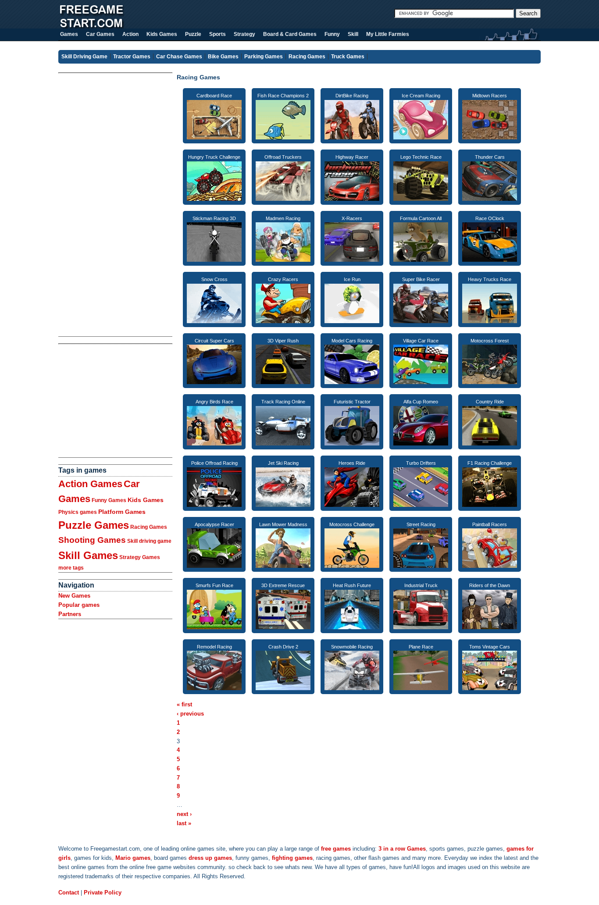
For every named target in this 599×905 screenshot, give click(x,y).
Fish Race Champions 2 (283, 95)
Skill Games (88, 555)
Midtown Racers (489, 95)
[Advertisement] (93, 204)
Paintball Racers (489, 524)
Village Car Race (421, 340)
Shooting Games (92, 540)
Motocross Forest (490, 340)
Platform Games (122, 511)
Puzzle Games (93, 525)
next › (184, 814)
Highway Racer (351, 157)
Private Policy (102, 892)
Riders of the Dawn (489, 585)
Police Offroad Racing (214, 463)
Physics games (77, 512)
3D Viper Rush (283, 340)
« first (184, 704)
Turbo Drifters (421, 463)
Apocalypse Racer (214, 524)
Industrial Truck (421, 585)
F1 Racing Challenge (489, 463)
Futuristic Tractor (352, 401)
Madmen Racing (283, 218)
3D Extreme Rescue (283, 585)
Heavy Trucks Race (489, 279)
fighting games (292, 858)
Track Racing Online (283, 401)
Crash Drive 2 (283, 646)
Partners (69, 614)
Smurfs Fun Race (214, 585)
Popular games (79, 605)
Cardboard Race (214, 95)
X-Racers (352, 218)
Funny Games (109, 500)
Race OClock (489, 218)
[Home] (91, 26)
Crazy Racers (283, 279)
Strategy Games (139, 557)
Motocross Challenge (351, 524)
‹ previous (190, 713)
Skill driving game (149, 541)
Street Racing (420, 524)
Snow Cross (214, 279)
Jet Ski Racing (283, 463)
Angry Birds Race (214, 401)
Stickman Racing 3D (214, 218)
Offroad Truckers (283, 157)
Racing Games (148, 527)
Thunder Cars (490, 157)
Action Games (90, 483)
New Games (74, 595)
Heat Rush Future (352, 585)
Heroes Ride (352, 463)
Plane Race (421, 646)
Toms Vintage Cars (489, 646)
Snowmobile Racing (352, 646)
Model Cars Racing (352, 340)
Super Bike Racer (421, 279)
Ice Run (352, 279)
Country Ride (490, 401)
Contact (68, 892)
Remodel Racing (214, 646)
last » (184, 823)
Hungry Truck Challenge (214, 157)
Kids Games (146, 499)
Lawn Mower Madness (283, 524)
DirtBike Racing (351, 95)
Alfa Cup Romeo (420, 401)
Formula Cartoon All (421, 218)
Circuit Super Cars (214, 340)
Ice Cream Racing (421, 95)
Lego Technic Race (421, 157)
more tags (71, 568)
